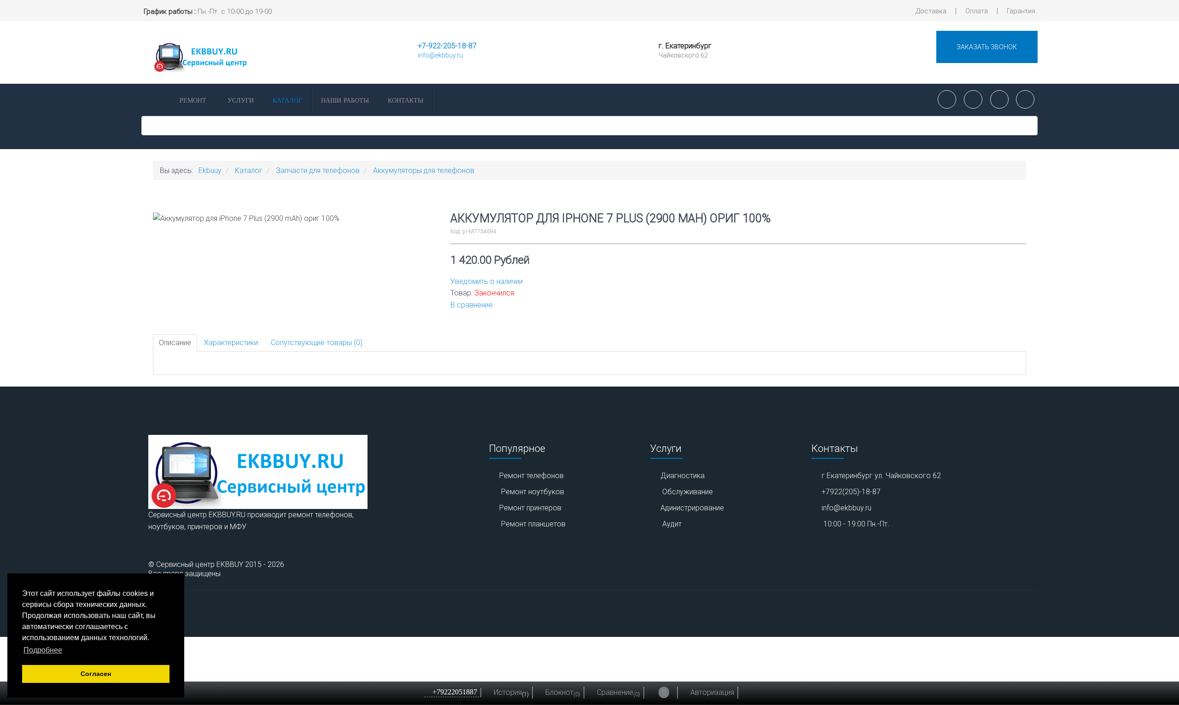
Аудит (672, 524)
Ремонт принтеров (530, 507)
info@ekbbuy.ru (440, 55)
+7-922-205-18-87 (447, 45)
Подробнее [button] (42, 650)
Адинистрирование (692, 507)
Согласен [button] (96, 673)
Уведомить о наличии (486, 281)
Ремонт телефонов (531, 475)
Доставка (931, 11)
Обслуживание (687, 491)
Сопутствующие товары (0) (316, 342)
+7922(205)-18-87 (851, 491)
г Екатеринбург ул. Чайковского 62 (881, 475)
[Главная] (155, 100)
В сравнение (471, 304)
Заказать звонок (987, 47)
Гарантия (1021, 11)
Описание (175, 342)
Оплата (976, 11)
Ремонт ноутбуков (532, 491)
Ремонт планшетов (533, 524)
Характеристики (231, 342)
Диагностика (682, 475)
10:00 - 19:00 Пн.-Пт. (856, 524)
